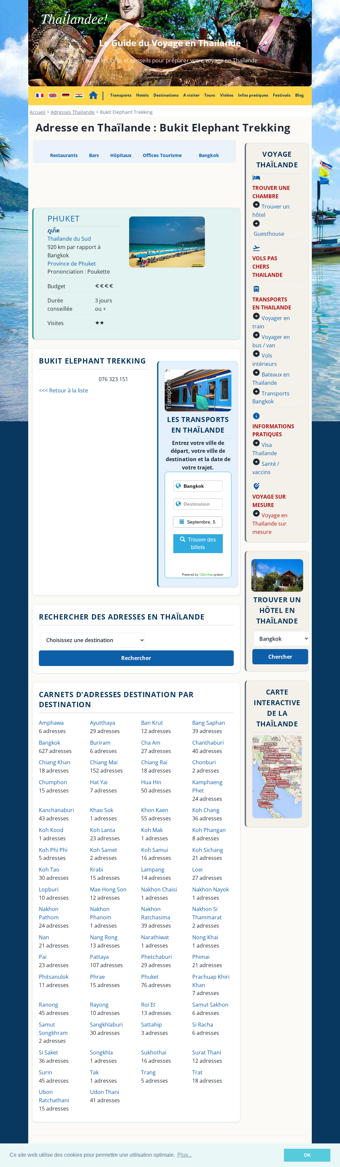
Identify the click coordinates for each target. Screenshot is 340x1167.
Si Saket (48, 1052)
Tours (209, 95)
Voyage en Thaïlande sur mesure (270, 524)
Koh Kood (51, 830)
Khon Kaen (154, 810)
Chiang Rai (154, 762)
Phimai (201, 956)
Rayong (99, 1004)
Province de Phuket (71, 263)
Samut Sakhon (210, 1004)
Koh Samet (103, 850)
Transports (120, 95)
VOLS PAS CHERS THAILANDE (267, 267)
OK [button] (307, 1155)
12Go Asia (206, 574)
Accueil (37, 112)
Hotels (142, 95)
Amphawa (51, 722)
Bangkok (208, 155)
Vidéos (226, 95)
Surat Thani (206, 1052)
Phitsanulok (53, 976)
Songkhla (101, 1052)
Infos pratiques (253, 95)
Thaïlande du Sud (69, 238)
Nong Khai (205, 937)
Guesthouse (269, 233)
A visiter (191, 95)
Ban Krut (152, 722)
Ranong (48, 1004)
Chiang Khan (54, 762)
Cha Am (150, 742)
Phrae (97, 976)
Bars (94, 155)
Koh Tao (49, 869)
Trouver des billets (202, 543)
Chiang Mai (104, 762)
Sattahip (151, 1024)
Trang (148, 1072)
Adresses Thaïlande (73, 112)
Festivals (282, 95)
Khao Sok (101, 810)
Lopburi (48, 889)
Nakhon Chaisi (159, 889)
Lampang (152, 869)
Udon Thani (104, 1092)
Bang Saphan (208, 722)
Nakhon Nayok (210, 889)
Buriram (100, 742)
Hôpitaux (120, 155)
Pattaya (99, 956)
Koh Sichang (207, 850)
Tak (94, 1072)
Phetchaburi (156, 956)
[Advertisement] (154, 184)
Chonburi (204, 762)
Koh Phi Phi (53, 850)
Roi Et (148, 1004)
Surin (45, 1072)
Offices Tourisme (162, 155)
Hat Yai (99, 782)
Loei (197, 869)
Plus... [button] (184, 1155)
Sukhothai (153, 1052)
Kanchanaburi (56, 810)
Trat (197, 1072)
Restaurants (64, 155)
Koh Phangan (209, 830)
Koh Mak (152, 830)
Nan (44, 937)
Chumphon (53, 782)
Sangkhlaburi (106, 1024)
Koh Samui (154, 850)
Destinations (166, 95)
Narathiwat (155, 937)
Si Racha (202, 1024)
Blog (299, 95)
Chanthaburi (208, 742)
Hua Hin (151, 782)
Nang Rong (104, 937)
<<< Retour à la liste (63, 390)
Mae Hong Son (108, 889)
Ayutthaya (102, 722)
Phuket (63, 218)
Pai (42, 956)
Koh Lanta (102, 830)
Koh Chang (205, 810)
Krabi (96, 869)
